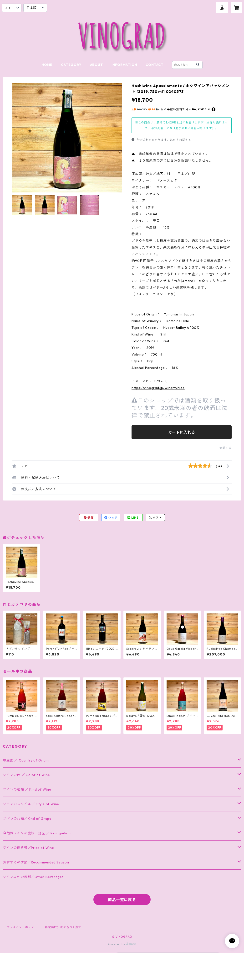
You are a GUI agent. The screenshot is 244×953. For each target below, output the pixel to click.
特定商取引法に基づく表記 (63, 927)
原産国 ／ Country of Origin (26, 760)
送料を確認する (180, 140)
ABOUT (96, 65)
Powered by (117, 944)
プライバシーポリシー (22, 927)
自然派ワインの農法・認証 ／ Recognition (37, 833)
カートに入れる (181, 432)
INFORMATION (124, 65)
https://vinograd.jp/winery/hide (158, 388)
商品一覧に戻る (122, 899)
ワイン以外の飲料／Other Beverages (33, 877)
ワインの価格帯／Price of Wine (28, 848)
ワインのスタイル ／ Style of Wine (31, 804)
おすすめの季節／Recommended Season (36, 862)
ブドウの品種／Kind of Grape (27, 818)
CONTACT (154, 65)
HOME (46, 65)
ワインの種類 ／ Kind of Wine (27, 789)
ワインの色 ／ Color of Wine (26, 775)
